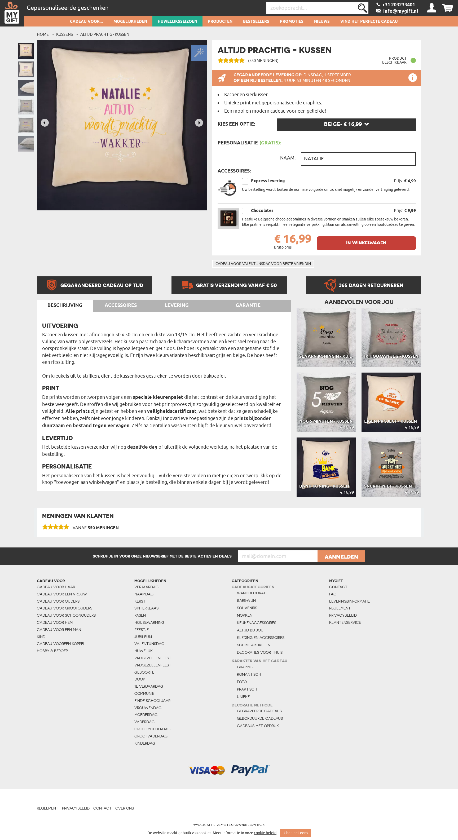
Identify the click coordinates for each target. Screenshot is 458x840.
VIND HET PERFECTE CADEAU (369, 21)
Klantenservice (345, 622)
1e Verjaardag (148, 686)
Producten (220, 21)
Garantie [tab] (248, 305)
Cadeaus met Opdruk (258, 726)
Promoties (291, 21)
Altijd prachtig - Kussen (104, 34)
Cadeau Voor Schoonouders (66, 615)
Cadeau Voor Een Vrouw (62, 594)
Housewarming (149, 622)
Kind (41, 637)
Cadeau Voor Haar (56, 587)
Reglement (340, 608)
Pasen (140, 615)
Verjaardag (146, 587)
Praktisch (247, 689)
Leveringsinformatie (349, 601)
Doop (139, 679)
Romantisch (249, 674)
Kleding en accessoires (260, 637)
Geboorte (144, 672)
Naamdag (143, 594)
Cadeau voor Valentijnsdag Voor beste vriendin (263, 264)
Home (43, 34)
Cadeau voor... (86, 21)
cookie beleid (265, 833)
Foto (242, 682)
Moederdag (145, 715)
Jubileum (143, 637)
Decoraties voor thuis (260, 652)
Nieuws (322, 21)
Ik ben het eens (295, 833)
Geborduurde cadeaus (260, 718)
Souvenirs (247, 608)
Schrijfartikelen (253, 645)
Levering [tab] (177, 305)
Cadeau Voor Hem (55, 622)
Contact (338, 587)
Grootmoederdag (152, 729)
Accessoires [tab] (121, 305)
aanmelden (341, 556)
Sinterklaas (146, 608)
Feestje (141, 629)
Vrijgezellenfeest (152, 658)
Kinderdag (144, 743)
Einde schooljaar (152, 700)
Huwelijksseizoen (177, 21)
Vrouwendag (147, 708)
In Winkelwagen (366, 243)
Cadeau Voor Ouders (58, 601)
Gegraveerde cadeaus (259, 711)
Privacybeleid (343, 615)
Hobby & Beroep (52, 651)
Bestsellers (256, 21)
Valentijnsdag (149, 644)
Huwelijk (143, 651)
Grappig (245, 667)
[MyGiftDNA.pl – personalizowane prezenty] (12, 13)
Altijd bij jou (250, 630)
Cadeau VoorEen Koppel (61, 644)
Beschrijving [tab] (64, 305)
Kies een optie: (236, 124)
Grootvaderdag (151, 736)
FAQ (332, 594)
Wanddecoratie (252, 593)
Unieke (243, 697)
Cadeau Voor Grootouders (64, 608)
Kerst (140, 601)
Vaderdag (144, 722)
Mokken (244, 615)
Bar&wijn (246, 600)
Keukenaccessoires (256, 623)
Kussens (64, 34)
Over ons (124, 808)
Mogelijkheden (130, 21)
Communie (144, 693)
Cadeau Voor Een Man (59, 629)
